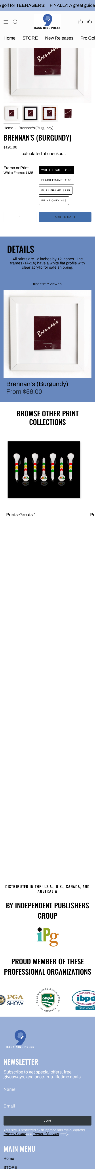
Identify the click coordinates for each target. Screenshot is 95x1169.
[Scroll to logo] (47, 937)
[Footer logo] (20, 1040)
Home (8, 128)
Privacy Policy (15, 1134)
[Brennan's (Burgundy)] (47, 334)
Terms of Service (46, 1134)
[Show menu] (5, 22)
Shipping (12, 153)
